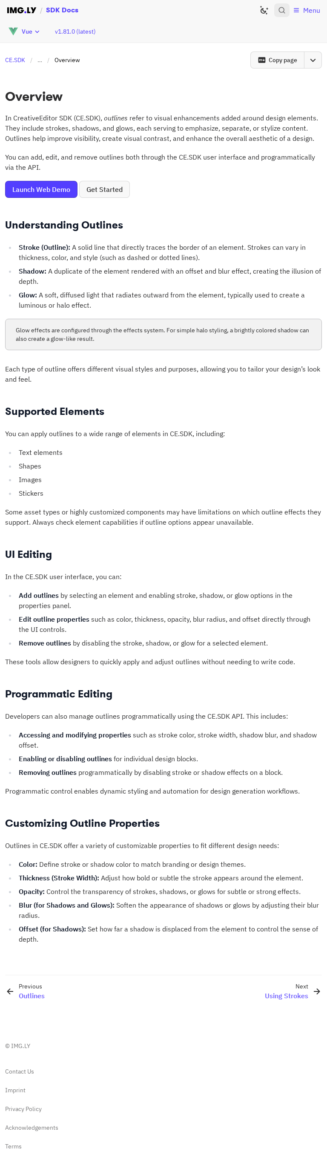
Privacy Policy (23, 1109)
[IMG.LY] (22, 10)
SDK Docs (62, 10)
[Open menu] (313, 60)
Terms (13, 1146)
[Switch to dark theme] (264, 10)
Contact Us (19, 1071)
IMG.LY (20, 1046)
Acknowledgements (31, 1127)
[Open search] (282, 10)
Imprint (15, 1090)
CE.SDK (15, 60)
